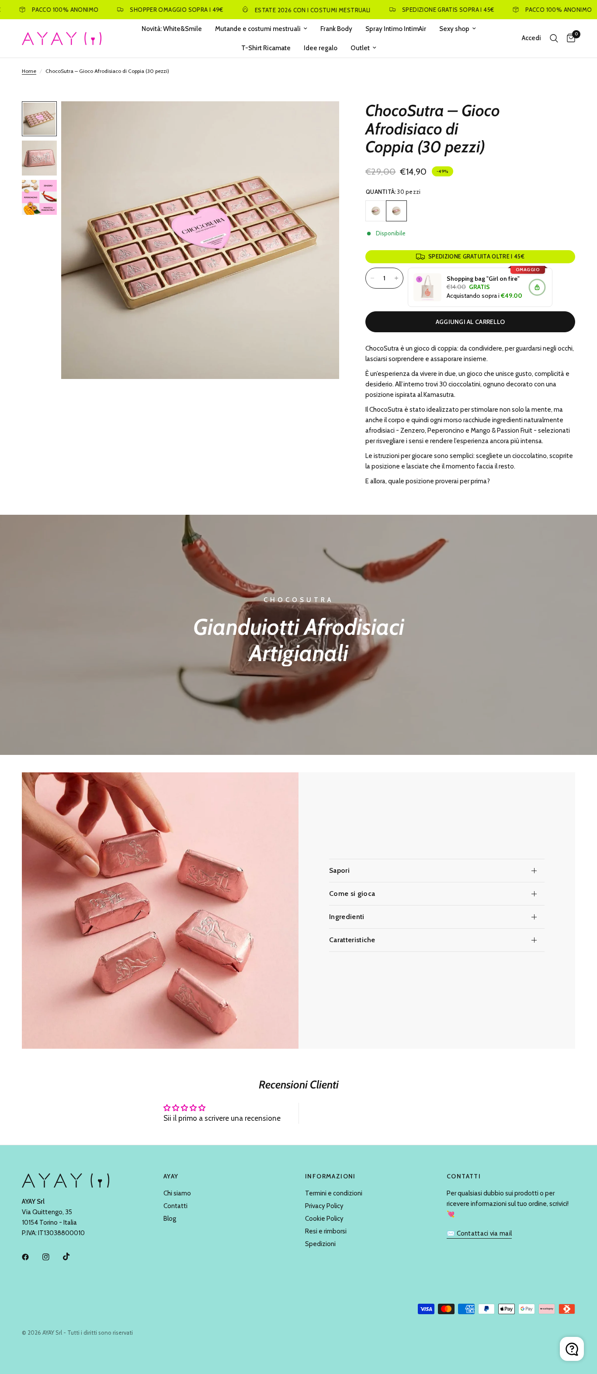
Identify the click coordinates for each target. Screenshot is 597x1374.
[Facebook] (31, 1257)
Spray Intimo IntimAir (395, 29)
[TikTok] (72, 1256)
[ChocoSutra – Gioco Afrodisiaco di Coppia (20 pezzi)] (375, 210)
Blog (169, 1218)
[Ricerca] (553, 38)
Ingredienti (346, 917)
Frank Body (336, 29)
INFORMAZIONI (330, 1176)
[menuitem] (171, 28)
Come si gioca (352, 893)
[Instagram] (52, 1257)
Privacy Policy (324, 1206)
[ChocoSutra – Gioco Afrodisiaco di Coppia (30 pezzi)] (396, 210)
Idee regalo (320, 48)
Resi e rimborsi (326, 1231)
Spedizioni (320, 1244)
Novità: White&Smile (172, 29)
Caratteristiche (352, 940)
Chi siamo (177, 1193)
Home (29, 71)
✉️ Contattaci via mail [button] (479, 1233)
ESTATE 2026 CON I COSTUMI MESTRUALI (284, 10)
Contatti (175, 1206)
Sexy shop (454, 29)
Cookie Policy (324, 1218)
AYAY (171, 1176)
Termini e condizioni (333, 1193)
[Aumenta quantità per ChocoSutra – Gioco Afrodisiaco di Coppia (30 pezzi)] (396, 278)
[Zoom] (320, 119)
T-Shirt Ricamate (266, 48)
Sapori (339, 870)
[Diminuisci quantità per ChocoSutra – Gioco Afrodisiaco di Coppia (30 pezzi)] (372, 278)
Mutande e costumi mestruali (258, 29)
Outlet (360, 48)
